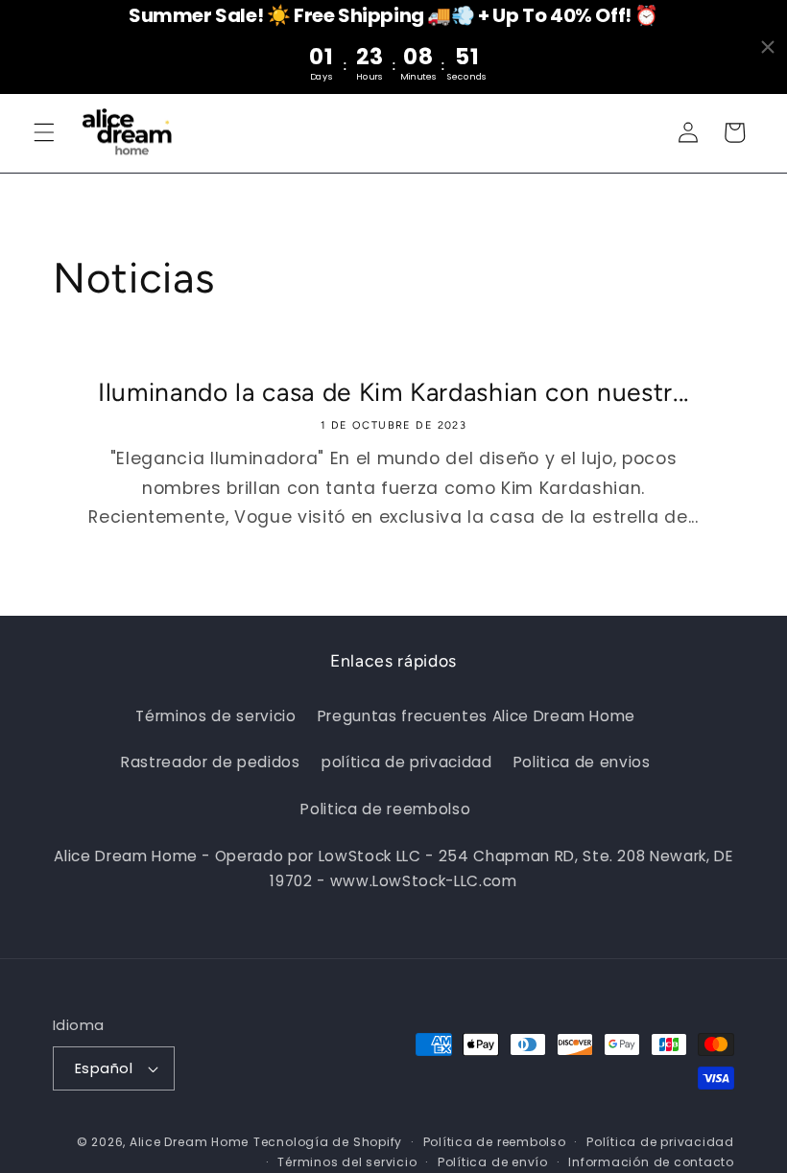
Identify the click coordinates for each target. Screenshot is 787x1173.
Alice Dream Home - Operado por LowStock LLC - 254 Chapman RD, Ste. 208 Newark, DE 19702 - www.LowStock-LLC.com (393, 869)
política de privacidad (407, 762)
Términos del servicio (347, 1162)
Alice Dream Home (189, 1142)
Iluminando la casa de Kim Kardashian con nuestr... (393, 392)
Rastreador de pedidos (210, 762)
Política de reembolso (494, 1142)
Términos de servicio (215, 716)
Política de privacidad (660, 1142)
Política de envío (493, 1162)
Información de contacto (651, 1162)
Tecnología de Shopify (327, 1142)
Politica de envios (582, 762)
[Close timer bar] (767, 47)
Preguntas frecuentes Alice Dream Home (476, 716)
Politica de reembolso (385, 809)
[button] (44, 132)
